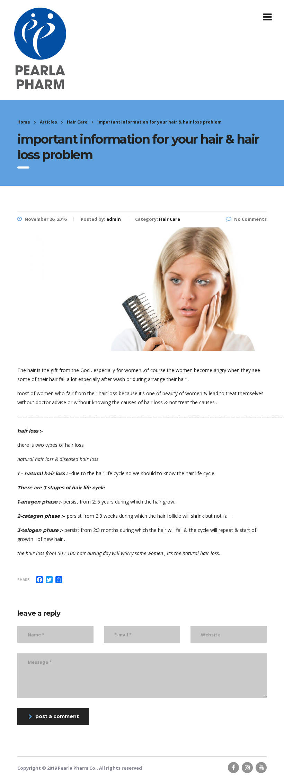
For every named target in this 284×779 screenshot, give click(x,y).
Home (23, 122)
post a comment (57, 716)
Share (23, 579)
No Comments (250, 219)
